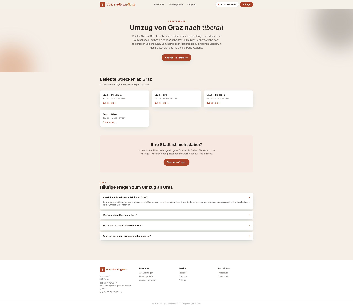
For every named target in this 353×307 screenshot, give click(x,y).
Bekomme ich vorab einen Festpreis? (176, 225)
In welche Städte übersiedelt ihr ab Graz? (176, 197)
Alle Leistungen (146, 273)
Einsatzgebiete (176, 4)
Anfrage (246, 4)
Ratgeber (191, 4)
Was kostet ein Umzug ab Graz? (176, 215)
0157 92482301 (228, 4)
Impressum (223, 273)
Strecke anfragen (176, 162)
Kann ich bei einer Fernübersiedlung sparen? (176, 236)
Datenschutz (223, 276)
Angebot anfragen (147, 280)
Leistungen (159, 4)
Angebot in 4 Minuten (176, 57)
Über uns (183, 276)
